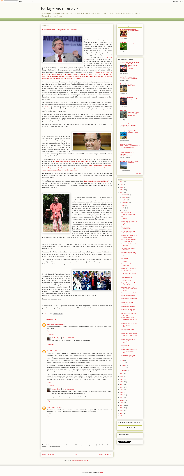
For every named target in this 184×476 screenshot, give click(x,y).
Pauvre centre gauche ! (128, 293)
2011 (121, 400)
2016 (122, 387)
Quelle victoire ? (126, 271)
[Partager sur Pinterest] (61, 314)
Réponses (51, 334)
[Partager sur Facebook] (60, 314)
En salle (45, 19)
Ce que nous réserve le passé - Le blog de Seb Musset (129, 63)
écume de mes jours (126, 84)
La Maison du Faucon (127, 97)
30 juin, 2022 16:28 (55, 351)
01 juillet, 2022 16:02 (68, 338)
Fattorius (123, 110)
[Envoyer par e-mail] (54, 314)
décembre (125, 194)
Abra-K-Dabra (131, 85)
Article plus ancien (105, 454)
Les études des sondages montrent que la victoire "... (129, 335)
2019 (122, 379)
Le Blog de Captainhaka (128, 130)
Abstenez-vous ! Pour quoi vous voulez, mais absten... (129, 288)
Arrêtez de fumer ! (126, 277)
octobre (124, 200)
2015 (122, 389)
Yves (48, 351)
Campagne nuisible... (133, 99)
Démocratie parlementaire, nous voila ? (128, 259)
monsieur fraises (125, 124)
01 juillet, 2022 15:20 (56, 407)
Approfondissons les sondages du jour (127, 330)
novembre (125, 197)
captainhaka (50, 324)
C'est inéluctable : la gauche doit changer (128, 213)
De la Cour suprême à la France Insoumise (128, 240)
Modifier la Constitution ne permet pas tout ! (129, 236)
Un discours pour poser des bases (128, 248)
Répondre (49, 331)
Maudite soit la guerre (126, 155)
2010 (122, 402)
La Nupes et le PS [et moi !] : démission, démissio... (129, 325)
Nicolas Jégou (56, 338)
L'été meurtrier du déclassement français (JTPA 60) (133, 67)
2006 (122, 413)
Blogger (101, 472)
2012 (122, 397)
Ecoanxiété (130, 162)
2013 (122, 395)
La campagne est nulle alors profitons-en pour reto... (129, 341)
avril (123, 363)
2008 (122, 408)
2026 (122, 182)
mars (123, 365)
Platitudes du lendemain (128, 268)
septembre (125, 202)
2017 (122, 384)
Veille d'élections (126, 280)
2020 (122, 376)
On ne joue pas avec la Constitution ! (128, 232)
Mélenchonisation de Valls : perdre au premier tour (129, 351)
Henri (48, 407)
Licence (53, 19)
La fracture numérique (128, 306)
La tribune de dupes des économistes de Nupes (129, 310)
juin (123, 210)
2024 (122, 187)
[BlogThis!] (56, 314)
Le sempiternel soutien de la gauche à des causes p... (129, 222)
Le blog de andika (126, 144)
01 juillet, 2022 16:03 (68, 389)
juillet (123, 208)
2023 (122, 190)
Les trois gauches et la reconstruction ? (128, 356)
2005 (122, 416)
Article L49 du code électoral (127, 303)
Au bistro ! (123, 42)
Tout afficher (139, 173)
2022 (122, 192)
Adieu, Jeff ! (130, 44)
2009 (122, 405)
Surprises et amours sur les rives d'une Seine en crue (133, 113)
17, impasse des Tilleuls (128, 29)
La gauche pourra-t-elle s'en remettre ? (128, 283)
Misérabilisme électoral (128, 295)
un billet (47, 107)
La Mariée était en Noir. (127, 77)
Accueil (77, 454)
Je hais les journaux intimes (129, 161)
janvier (124, 370)
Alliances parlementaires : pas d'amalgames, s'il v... (129, 254)
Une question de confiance (126, 264)
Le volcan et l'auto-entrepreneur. (129, 78)
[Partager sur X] (58, 314)
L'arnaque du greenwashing (126, 346)
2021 (122, 374)
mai (123, 360)
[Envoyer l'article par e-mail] (50, 313)
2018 (122, 382)
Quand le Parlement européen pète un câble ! (129, 319)
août (123, 205)
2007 (122, 410)
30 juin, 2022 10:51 (60, 324)
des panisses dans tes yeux (128, 125)
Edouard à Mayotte (132, 132)
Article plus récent (48, 454)
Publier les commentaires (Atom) (81, 460)
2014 (122, 392)
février (124, 368)
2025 (122, 184)
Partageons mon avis (60, 8)
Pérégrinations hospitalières (126, 227)
